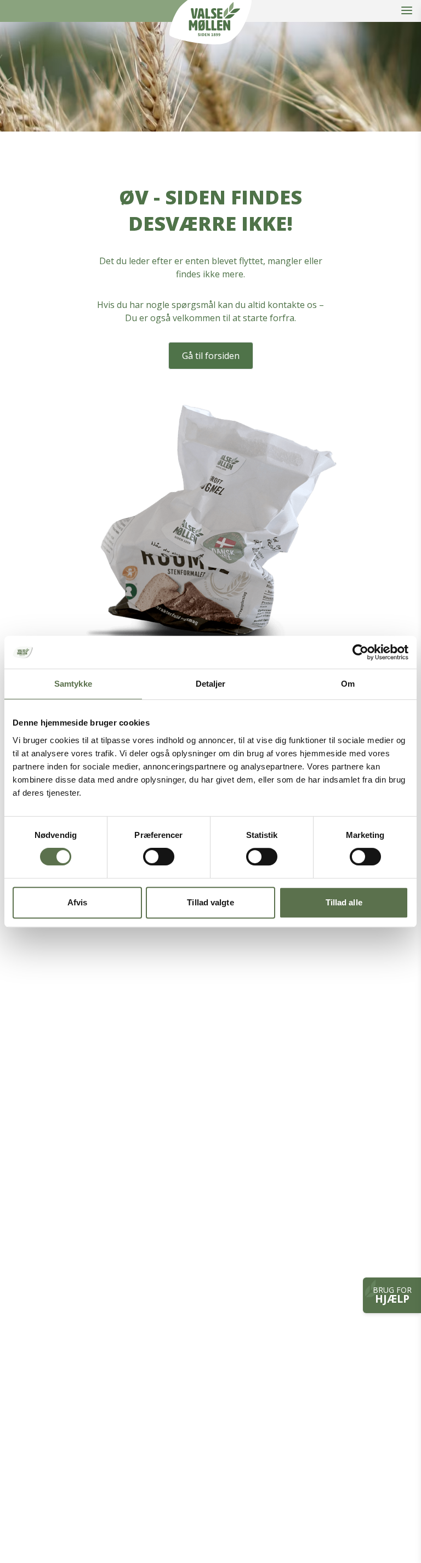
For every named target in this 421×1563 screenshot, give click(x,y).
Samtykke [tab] (73, 683)
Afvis (77, 902)
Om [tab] (348, 683)
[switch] (158, 856)
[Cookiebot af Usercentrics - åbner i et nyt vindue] (360, 652)
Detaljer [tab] (211, 683)
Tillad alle (344, 902)
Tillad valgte (210, 902)
